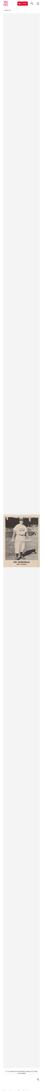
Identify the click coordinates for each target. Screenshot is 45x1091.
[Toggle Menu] (38, 3)
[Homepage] (5, 3)
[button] (38, 1079)
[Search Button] (32, 3)
